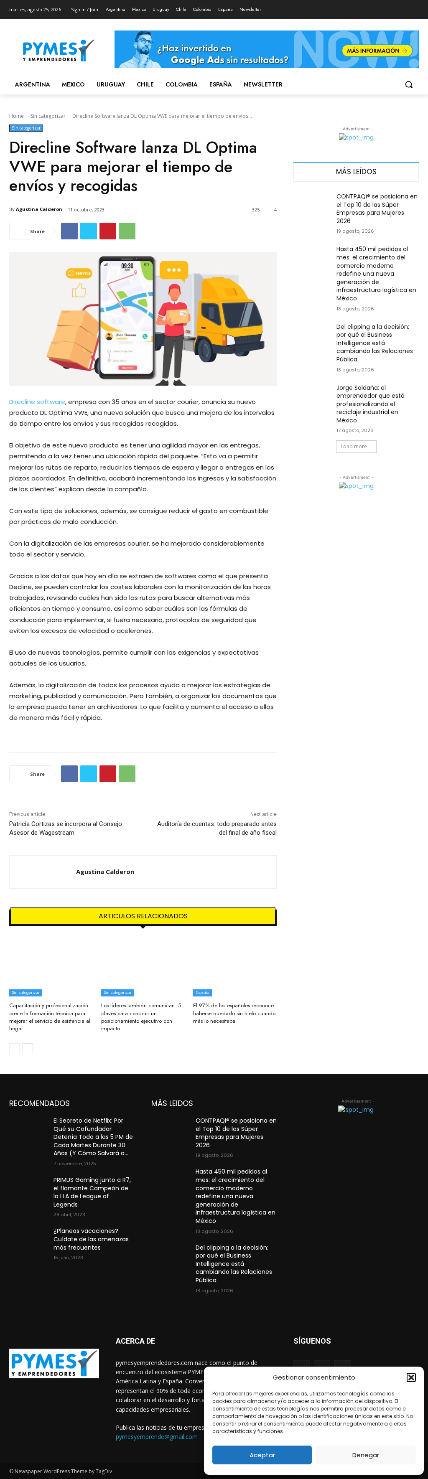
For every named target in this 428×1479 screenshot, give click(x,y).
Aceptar (262, 1455)
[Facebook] (367, 6)
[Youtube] (414, 6)
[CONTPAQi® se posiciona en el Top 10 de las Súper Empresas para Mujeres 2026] (312, 206)
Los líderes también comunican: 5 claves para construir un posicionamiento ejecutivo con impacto (141, 1016)
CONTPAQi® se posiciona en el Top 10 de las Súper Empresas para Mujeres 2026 (377, 208)
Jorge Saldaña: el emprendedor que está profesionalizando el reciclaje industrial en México (370, 404)
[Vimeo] (402, 6)
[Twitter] (391, 6)
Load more (354, 446)
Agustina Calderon (39, 209)
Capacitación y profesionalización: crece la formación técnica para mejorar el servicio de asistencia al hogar (49, 1016)
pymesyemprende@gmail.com (157, 1437)
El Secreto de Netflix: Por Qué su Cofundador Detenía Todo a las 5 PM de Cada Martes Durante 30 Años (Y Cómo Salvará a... (93, 1136)
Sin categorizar (48, 115)
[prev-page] (14, 1048)
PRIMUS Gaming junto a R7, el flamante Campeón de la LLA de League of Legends (92, 1192)
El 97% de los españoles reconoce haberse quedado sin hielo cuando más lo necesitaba (234, 1012)
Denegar (365, 1455)
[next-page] (28, 1048)
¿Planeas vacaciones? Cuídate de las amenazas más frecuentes (91, 1239)
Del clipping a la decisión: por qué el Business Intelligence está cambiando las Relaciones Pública (374, 343)
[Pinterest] (107, 231)
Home (16, 115)
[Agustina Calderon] (42, 871)
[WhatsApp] (127, 231)
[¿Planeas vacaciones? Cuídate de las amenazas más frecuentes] (28, 1240)
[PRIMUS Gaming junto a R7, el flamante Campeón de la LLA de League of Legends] (28, 1189)
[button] (411, 1377)
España (202, 992)
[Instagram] (379, 6)
